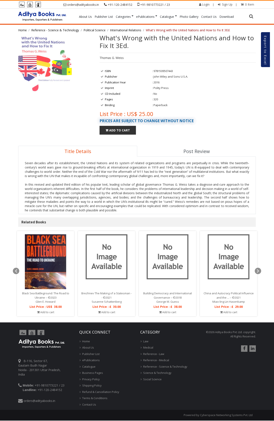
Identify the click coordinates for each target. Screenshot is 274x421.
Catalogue (167, 17)
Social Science (152, 379)
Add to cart (47, 312)
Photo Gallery (189, 17)
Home (22, 30)
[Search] (251, 16)
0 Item (249, 4)
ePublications (145, 17)
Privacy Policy (91, 379)
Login (206, 4)
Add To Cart (119, 130)
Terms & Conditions (94, 398)
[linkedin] (252, 348)
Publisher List (104, 17)
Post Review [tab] (196, 151)
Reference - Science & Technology (55, 30)
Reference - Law (153, 354)
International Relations (125, 30)
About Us (85, 17)
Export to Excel (265, 50)
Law (145, 341)
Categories (123, 17)
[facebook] (243, 348)
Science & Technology (157, 373)
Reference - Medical (156, 360)
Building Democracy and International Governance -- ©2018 (167, 295)
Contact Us (209, 17)
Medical (148, 347)
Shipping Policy (92, 385)
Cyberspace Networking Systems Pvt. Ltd (226, 415)
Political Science (94, 30)
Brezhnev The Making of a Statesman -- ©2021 (106, 295)
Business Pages (92, 373)
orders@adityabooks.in (83, 5)
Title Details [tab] (77, 151)
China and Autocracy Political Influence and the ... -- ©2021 (229, 295)
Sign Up (226, 4)
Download (226, 17)
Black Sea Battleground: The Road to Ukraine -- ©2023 (45, 295)
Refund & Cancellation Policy (100, 392)
